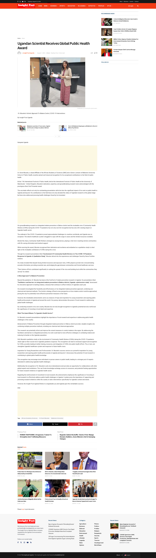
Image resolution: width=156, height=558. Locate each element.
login (23, 509)
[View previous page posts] (55, 136)
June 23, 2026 (72, 130)
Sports (62, 6)
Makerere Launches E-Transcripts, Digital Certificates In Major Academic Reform (38, 127)
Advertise (126, 1)
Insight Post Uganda (28, 53)
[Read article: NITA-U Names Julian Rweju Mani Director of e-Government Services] (57, 461)
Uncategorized (98, 542)
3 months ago (118, 53)
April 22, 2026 (49, 503)
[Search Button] (137, 6)
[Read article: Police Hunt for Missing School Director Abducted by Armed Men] (30, 461)
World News (97, 545)
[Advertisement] (57, 25)
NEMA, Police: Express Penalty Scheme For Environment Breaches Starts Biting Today (125, 41)
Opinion (81, 545)
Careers (131, 1)
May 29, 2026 (49, 476)
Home (40, 6)
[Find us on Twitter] (20, 1)
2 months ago (118, 33)
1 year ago (117, 23)
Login (131, 6)
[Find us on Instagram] (24, 542)
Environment (83, 533)
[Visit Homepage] (26, 6)
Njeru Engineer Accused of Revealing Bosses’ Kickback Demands (128, 526)
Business (53, 6)
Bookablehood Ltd (59, 555)
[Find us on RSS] (25, 1)
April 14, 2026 (76, 503)
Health (81, 535)
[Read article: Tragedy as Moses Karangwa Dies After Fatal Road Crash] (84, 461)
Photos (96, 524)
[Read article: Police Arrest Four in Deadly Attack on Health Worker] (57, 488)
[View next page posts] (59, 136)
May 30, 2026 (21, 476)
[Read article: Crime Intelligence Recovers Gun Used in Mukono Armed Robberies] (106, 22)
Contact (136, 1)
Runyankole (97, 533)
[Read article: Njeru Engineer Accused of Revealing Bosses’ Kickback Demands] (114, 526)
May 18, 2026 (76, 476)
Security (96, 535)
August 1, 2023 (41, 53)
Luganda (82, 540)
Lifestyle (81, 538)
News (46, 5)
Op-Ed (109, 6)
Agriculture (82, 524)
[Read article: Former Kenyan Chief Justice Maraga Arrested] (106, 52)
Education (71, 6)
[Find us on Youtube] (22, 1)
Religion (96, 531)
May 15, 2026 (21, 503)
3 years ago (117, 45)
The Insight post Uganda (27, 555)
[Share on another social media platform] (95, 424)
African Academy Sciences (29, 418)
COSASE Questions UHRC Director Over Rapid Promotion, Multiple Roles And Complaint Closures (61, 531)
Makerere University (57, 418)
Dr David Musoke (44, 418)
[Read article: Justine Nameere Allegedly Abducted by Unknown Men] (30, 488)
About (121, 1)
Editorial (81, 528)
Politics (96, 526)
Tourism (96, 540)
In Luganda (81, 6)
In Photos (91, 6)
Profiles (101, 6)
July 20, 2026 (31, 130)
